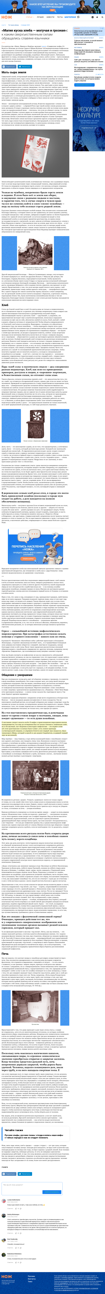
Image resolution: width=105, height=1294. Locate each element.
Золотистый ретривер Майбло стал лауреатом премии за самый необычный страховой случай (88, 33)
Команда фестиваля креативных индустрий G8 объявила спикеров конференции (87, 52)
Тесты (60, 17)
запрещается (64, 1283)
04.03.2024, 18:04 (12, 1256)
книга (44, 46)
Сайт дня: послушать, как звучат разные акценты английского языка (88, 60)
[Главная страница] (7, 17)
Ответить (10, 1208)
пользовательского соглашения (88, 1288)
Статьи (29, 17)
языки (76, 57)
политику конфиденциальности (64, 1290)
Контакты (32, 1279)
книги (4, 25)
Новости (50, 17)
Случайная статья (78, 17)
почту (66, 1286)
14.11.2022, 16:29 (12, 1241)
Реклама (31, 1276)
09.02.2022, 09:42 (12, 1216)
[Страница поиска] (102, 17)
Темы (30, 1282)
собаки (76, 28)
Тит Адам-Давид (13, 25)
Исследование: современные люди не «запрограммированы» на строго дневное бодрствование (88, 69)
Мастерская (70, 17)
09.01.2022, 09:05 (12, 1202)
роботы (77, 74)
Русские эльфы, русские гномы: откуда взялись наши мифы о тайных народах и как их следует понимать (34, 1136)
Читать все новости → (84, 85)
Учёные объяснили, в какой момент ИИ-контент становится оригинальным (88, 42)
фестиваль (78, 47)
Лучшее (40, 17)
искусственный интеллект (84, 38)
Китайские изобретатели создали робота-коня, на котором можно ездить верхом (87, 79)
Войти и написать (52, 1192)
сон (75, 65)
